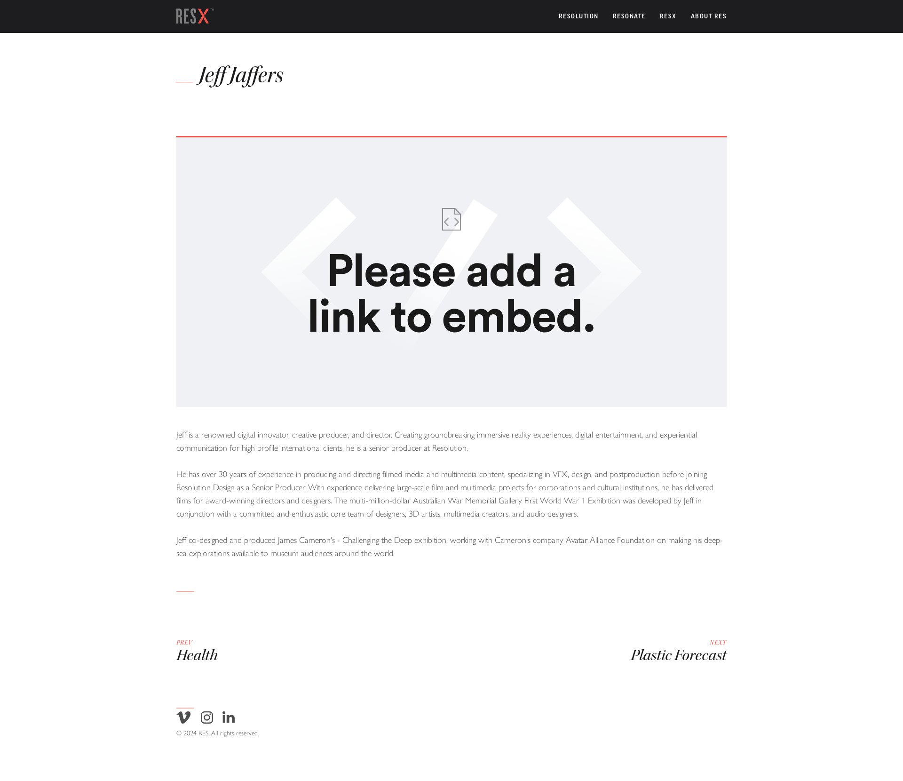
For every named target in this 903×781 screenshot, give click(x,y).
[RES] (195, 16)
